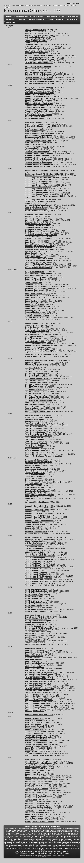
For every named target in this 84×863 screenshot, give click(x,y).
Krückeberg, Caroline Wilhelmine (37, 225)
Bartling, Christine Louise (34, 719)
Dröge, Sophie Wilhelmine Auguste (38, 273)
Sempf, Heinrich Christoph (35, 801)
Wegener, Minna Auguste (34, 452)
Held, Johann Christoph (34, 68)
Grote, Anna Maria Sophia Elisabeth (38, 761)
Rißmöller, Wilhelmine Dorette (36, 102)
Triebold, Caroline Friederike (36, 554)
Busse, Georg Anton (32, 467)
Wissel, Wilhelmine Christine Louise (38, 611)
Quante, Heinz (30, 528)
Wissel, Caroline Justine (34, 595)
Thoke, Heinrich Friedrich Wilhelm (38, 434)
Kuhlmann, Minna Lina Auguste (37, 44)
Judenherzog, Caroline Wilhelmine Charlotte (42, 178)
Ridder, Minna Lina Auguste (35, 308)
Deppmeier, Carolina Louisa (35, 511)
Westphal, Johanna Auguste (36, 707)
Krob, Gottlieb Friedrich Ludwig (37, 373)
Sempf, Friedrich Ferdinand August (38, 796)
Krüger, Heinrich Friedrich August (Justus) (41, 628)
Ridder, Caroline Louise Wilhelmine (38, 301)
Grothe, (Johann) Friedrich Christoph (39, 343)
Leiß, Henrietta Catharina (34, 547)
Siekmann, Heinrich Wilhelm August (38, 687)
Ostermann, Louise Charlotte (36, 421)
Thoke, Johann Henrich (34, 438)
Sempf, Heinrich (31, 800)
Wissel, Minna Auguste (33, 606)
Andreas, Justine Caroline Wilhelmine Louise (42, 35)
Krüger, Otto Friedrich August (36, 630)
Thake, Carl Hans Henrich (34, 423)
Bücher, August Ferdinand (35, 537)
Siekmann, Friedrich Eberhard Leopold (40, 679)
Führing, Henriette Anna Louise (37, 522)
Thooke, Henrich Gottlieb (34, 445)
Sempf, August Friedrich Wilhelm (37, 783)
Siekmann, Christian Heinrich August (39, 674)
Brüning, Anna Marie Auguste (36, 619)
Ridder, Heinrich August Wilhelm (37, 306)
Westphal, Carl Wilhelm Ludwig (37, 696)
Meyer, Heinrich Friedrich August (37, 297)
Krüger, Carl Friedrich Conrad (36, 626)
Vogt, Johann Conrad (33, 692)
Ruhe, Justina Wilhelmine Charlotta (38, 668)
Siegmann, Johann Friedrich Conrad (39, 55)
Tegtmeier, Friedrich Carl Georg (37, 316)
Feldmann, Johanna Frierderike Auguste (40, 657)
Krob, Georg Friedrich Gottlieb (36, 371)
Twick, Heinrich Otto (32, 319)
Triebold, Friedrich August (35, 558)
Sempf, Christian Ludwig (34, 635)
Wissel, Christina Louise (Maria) (37, 211)
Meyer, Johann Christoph (34, 146)
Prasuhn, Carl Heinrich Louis (36, 735)
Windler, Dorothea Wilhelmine (36, 116)
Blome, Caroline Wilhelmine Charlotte (39, 715)
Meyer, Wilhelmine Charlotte (35, 765)
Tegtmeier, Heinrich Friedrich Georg (38, 317)
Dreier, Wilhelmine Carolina (35, 130)
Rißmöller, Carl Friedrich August (37, 96)
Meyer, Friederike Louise (34, 50)
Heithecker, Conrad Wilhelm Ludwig (38, 277)
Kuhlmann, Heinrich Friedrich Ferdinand (40, 292)
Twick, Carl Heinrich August (35, 257)
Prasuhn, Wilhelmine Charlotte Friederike (40, 746)
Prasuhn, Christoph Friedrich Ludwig (39, 737)
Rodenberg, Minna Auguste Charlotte (39, 251)
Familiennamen (52, 16)
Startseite (9, 16)
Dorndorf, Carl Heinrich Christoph (38, 67)
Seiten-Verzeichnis (37, 16)
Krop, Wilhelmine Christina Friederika (39, 399)
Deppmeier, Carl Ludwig (34, 508)
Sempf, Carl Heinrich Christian (36, 789)
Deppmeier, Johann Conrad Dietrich (38, 519)
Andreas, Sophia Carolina (35, 37)
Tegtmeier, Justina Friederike (36, 753)
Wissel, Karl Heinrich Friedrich (36, 602)
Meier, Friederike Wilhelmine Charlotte (39, 665)
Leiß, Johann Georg (32, 550)
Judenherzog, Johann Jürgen (36, 194)
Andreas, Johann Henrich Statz (37, 33)
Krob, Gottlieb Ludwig (33, 375)
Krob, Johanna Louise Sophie (36, 380)
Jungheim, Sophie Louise (34, 733)
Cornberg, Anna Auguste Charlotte (38, 218)
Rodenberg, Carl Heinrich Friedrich (38, 247)
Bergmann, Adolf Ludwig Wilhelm (37, 460)
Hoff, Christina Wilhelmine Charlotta (38, 135)
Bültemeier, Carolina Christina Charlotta (40, 539)
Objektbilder (10, 19)
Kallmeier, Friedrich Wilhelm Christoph (39, 76)
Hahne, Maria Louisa (32, 661)
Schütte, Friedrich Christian (35, 779)
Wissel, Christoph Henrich (35, 598)
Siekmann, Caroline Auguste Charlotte (39, 81)
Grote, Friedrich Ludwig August (37, 331)
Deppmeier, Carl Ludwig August (37, 510)
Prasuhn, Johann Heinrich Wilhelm (38, 238)
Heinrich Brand (27, 851)
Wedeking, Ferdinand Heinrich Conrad (39, 207)
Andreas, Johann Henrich (35, 31)
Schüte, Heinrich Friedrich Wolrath (38, 354)
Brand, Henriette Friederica (35, 617)
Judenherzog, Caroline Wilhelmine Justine (41, 179)
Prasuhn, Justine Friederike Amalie (38, 742)
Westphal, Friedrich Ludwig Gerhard (39, 700)
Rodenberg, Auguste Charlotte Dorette (39, 246)
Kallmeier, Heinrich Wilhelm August (38, 79)
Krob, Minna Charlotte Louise (36, 390)
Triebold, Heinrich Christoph (36, 570)
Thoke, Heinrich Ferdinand (35, 432)
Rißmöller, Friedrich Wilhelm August (38, 100)
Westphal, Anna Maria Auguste (36, 694)
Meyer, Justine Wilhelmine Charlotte (38, 763)
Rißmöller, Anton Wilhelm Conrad (37, 94)
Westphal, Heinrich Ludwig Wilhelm (38, 703)
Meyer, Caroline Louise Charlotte (37, 48)
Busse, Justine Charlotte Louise (37, 469)
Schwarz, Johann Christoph (35, 314)
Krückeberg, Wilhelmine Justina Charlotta (41, 235)
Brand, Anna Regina (32, 615)
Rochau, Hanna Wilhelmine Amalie (38, 778)
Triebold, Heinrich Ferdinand (36, 572)
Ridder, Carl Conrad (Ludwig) (36, 767)
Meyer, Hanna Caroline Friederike (37, 294)
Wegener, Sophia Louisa (34, 410)
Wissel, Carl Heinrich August (36, 589)
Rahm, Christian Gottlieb (34, 493)
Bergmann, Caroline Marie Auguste (38, 462)
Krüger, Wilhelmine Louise (35, 632)
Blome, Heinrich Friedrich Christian (38, 650)
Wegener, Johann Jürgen (34, 408)
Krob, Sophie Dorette (33, 395)
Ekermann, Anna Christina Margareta (39, 417)
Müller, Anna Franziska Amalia (36, 485)
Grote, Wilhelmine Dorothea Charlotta (39, 338)
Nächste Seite (10, 22)
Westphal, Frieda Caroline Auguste (38, 264)
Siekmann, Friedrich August (35, 676)
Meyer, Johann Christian (34, 144)
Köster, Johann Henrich (34, 42)
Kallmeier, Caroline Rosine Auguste (38, 72)
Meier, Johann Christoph (34, 667)
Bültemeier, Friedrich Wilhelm (36, 360)
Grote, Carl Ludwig (32, 327)
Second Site (45, 855)
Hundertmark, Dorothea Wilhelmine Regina (41, 170)
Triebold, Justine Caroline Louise (37, 583)
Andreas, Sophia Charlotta (35, 39)
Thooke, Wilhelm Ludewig (35, 447)
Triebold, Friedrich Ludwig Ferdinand (39, 559)
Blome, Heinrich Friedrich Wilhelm (38, 652)
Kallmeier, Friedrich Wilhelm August (38, 74)
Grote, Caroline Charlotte (34, 329)
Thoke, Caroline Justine (34, 427)
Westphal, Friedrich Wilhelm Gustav (38, 701)
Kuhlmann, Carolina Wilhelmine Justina (40, 139)
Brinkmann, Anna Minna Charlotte (38, 214)
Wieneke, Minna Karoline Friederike (38, 268)
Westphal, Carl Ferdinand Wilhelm (38, 456)
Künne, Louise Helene (33, 283)
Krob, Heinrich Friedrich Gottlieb (37, 377)
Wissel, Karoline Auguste (34, 604)
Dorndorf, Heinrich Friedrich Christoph (40, 471)
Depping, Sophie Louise (34, 323)
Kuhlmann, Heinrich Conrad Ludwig (38, 141)
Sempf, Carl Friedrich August (36, 785)
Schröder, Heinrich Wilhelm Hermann (39, 164)
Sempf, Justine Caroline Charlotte (38, 807)
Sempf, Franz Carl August (34, 790)
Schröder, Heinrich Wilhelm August (38, 163)
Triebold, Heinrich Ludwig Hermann (38, 578)
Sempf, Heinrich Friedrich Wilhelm (38, 803)
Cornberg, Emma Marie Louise (36, 220)
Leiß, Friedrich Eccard (33, 545)
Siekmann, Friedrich (32, 530)
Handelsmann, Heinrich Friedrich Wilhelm (41, 345)
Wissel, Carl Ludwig (32, 593)
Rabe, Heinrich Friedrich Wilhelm (37, 240)
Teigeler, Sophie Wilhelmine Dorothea (39, 111)
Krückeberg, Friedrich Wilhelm (36, 227)
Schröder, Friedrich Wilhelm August (38, 159)
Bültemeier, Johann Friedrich (36, 362)
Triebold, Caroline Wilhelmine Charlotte (40, 556)
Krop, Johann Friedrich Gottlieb (37, 397)
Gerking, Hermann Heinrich (35, 622)
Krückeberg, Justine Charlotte (36, 233)
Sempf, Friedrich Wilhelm (34, 637)
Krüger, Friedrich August (34, 474)
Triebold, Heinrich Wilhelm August (38, 581)
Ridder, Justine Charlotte (34, 774)
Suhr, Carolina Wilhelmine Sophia (38, 404)
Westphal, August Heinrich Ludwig (38, 412)
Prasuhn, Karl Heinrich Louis (36, 744)
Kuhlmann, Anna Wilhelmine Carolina (39, 137)
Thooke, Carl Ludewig (33, 441)
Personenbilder (73, 16)
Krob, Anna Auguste (32, 368)
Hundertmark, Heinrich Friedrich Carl (39, 174)
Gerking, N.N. (30, 624)
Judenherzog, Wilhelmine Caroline (38, 200)
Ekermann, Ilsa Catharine (34, 366)
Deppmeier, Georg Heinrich (35, 515)
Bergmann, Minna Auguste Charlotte (39, 463)
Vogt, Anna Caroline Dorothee (36, 113)
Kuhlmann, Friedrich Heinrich (36, 284)
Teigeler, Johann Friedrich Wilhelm (38, 109)
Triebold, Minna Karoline (34, 585)
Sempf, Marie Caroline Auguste (37, 809)
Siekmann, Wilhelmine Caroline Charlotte (40, 61)
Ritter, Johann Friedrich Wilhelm (37, 776)
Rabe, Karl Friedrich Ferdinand (36, 244)
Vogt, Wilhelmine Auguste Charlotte (38, 115)
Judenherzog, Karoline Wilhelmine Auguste (41, 196)
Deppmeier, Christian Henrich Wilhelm (39, 513)
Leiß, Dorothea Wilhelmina (35, 543)
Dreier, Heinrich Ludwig (34, 128)
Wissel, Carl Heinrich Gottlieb (36, 591)
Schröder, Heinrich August (35, 161)
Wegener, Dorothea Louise (35, 406)
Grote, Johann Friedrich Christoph (38, 334)
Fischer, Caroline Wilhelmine (36, 41)
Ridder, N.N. (29, 748)
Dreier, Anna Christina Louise (36, 122)
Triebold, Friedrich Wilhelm (35, 561)
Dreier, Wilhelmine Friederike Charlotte (39, 133)
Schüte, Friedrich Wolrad (34, 347)
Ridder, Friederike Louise (34, 770)
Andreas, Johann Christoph (35, 30)
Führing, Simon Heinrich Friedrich (38, 526)
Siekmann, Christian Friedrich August (39, 672)
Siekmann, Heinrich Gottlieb (35, 681)
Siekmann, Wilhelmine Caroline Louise (39, 690)
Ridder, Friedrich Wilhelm (34, 305)
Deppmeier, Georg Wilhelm (35, 517)
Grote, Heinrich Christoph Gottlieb (38, 332)
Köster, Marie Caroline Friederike (37, 541)
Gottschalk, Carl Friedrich (34, 222)
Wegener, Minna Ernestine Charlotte (38, 454)
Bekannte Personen (35, 19)
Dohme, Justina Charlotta (34, 730)
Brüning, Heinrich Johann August (38, 621)
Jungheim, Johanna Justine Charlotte (39, 731)
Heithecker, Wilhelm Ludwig (35, 279)
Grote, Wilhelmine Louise (34, 340)
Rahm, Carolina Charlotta (34, 489)
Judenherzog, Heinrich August (36, 189)
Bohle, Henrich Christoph (34, 726)
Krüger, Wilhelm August (34, 236)
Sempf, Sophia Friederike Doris (37, 812)
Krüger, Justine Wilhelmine (35, 476)
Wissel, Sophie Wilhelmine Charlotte (39, 609)
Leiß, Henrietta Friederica (34, 548)
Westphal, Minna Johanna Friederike (39, 709)
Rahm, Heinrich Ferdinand (35, 496)
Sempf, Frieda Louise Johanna (36, 792)
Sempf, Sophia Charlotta (34, 643)
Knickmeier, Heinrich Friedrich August (39, 663)
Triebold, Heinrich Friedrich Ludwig (38, 576)
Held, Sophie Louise (32, 70)
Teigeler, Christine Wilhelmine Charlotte (40, 107)
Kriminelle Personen (54, 19)
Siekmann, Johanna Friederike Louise (39, 689)
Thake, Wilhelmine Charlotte (35, 425)
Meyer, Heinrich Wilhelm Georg (36, 52)
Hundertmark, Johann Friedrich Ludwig (40, 176)
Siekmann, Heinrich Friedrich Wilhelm (39, 57)
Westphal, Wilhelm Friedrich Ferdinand (40, 266)
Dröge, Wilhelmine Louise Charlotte (38, 275)
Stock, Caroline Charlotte (34, 402)
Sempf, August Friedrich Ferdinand (38, 781)
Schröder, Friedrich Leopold (35, 157)
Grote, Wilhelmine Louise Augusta (38, 342)
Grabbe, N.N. (29, 325)
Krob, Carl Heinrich (32, 369)
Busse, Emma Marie (32, 216)
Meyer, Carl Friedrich (33, 46)
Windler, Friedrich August (34, 118)
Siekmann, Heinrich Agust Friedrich (38, 205)
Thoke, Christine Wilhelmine (35, 430)
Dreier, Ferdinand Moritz (34, 124)
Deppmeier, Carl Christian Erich (37, 506)
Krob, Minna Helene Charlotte (36, 393)
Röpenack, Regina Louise (35, 53)
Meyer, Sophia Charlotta (34, 150)
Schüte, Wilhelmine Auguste (35, 356)
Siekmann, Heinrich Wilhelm (35, 685)
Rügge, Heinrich (31, 253)
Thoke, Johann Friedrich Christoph (38, 436)
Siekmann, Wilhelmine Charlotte (37, 502)
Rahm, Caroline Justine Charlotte (37, 491)
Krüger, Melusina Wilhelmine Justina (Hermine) (43, 482)
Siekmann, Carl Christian (34, 670)
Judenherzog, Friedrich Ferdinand (38, 187)
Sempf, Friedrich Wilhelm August (37, 798)
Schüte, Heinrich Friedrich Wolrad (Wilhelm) (41, 351)
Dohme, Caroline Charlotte (35, 728)
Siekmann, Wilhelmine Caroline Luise (39, 63)
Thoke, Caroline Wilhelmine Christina (39, 428)
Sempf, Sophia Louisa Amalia (36, 644)
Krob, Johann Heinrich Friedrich (37, 379)
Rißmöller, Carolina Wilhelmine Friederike (40, 98)
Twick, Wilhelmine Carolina (35, 262)
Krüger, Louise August (33, 478)
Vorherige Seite (72, 19)
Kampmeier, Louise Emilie (35, 473)
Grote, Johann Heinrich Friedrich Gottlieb (40, 336)
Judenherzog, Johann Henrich (36, 192)
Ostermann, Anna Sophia (34, 419)
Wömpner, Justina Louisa (34, 711)
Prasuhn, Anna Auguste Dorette (37, 89)
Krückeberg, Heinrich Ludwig (36, 229)
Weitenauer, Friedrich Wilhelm (36, 533)
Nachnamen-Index (22, 16)
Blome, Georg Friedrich (34, 648)
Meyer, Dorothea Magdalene (35, 142)
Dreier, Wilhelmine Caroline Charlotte (39, 131)
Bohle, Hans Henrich (33, 724)
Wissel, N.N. (29, 607)
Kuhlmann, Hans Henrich (34, 290)
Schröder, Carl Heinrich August (37, 152)
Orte (62, 16)
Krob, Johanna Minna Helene (36, 382)
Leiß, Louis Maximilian (33, 484)
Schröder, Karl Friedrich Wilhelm (37, 166)
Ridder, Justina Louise (33, 772)
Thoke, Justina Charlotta (34, 439)
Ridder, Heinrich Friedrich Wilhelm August (41, 498)
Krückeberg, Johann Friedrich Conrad (39, 231)
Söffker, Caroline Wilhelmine (35, 552)
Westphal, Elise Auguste (34, 698)
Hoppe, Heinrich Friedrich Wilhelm (38, 224)
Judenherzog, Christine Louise (37, 183)
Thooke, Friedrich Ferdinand (36, 443)
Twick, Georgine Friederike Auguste (38, 260)
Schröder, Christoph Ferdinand (37, 155)
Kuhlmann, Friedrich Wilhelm (36, 286)
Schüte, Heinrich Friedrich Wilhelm (38, 349)
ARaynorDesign (42, 856)
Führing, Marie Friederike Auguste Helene (41, 524)
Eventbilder (21, 19)
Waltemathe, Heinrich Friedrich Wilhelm (40, 820)
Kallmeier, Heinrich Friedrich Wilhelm (39, 78)
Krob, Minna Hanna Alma (34, 391)
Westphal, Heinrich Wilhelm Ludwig (38, 705)
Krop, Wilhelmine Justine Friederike (38, 401)
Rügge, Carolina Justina (34, 752)
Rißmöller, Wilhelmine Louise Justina (39, 104)
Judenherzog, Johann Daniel (36, 190)
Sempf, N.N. (29, 811)
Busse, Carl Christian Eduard (36, 465)
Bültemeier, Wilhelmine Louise (36, 364)
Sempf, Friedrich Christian (35, 794)
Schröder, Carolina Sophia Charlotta (39, 153)
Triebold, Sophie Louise (34, 818)
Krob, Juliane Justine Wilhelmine (37, 384)
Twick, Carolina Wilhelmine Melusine (39, 258)
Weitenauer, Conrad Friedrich (36, 532)
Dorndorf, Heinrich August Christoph (39, 87)
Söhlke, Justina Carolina (34, 816)
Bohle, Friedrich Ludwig (34, 722)
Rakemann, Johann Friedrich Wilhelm (39, 93)
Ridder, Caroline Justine (34, 768)
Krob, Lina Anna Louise (34, 386)
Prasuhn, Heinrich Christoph (36, 739)
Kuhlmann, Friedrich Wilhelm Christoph (40, 288)
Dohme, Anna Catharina (34, 656)
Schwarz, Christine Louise (35, 312)
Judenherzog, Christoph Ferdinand (38, 185)
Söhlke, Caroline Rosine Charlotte (38, 814)
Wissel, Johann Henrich (34, 600)
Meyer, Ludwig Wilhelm (33, 148)
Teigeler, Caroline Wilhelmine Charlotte (39, 105)
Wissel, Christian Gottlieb (34, 596)
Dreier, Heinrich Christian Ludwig (37, 126)
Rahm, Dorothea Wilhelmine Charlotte (39, 495)
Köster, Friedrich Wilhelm (34, 201)
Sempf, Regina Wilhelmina (35, 641)
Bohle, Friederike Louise (34, 720)
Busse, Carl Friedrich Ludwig (36, 654)
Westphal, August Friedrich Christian (39, 755)
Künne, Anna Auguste (33, 281)
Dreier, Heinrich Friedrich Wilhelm (38, 759)
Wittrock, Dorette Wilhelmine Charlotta (39, 822)
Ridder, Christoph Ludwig (34, 303)
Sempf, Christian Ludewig (35, 633)
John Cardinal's (38, 855)
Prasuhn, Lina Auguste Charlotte (37, 91)
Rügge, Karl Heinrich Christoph (37, 255)
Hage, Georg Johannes (34, 659)
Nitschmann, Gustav (32, 299)
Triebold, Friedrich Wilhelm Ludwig (38, 567)
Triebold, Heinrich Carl (33, 569)
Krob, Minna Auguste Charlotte (37, 388)
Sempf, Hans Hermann (33, 639)
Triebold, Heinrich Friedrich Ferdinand (39, 574)
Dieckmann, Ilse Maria (33, 416)
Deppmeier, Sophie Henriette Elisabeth (39, 521)
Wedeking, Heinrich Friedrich (36, 209)
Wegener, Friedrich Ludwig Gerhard (38, 450)
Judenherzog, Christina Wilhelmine (38, 181)
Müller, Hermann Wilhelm (34, 487)
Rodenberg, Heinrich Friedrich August (39, 249)
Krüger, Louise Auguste (34, 480)
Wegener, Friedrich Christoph (36, 449)
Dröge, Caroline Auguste (34, 272)
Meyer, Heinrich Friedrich (34, 295)
